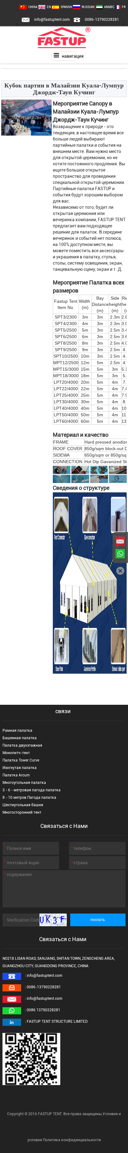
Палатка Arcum (16, 775)
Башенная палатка (19, 738)
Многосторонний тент (21, 812)
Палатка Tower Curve (20, 760)
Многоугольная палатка (24, 782)
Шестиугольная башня (22, 805)
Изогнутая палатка (19, 768)
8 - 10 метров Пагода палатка (29, 797)
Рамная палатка (17, 730)
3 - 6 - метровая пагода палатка (31, 790)
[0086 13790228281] (120, 553)
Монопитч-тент (16, 753)
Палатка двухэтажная (22, 745)
